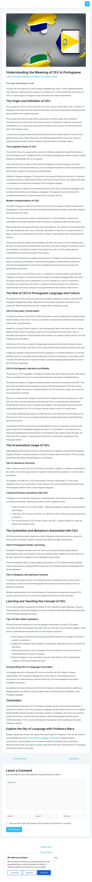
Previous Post (19, 759)
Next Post (74, 759)
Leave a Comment (13, 77)
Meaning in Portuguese (31, 77)
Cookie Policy (46, 847)
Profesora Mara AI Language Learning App (42, 738)
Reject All (29, 873)
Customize (15, 873)
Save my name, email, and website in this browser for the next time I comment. (40, 823)
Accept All (43, 873)
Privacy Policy (46, 852)
